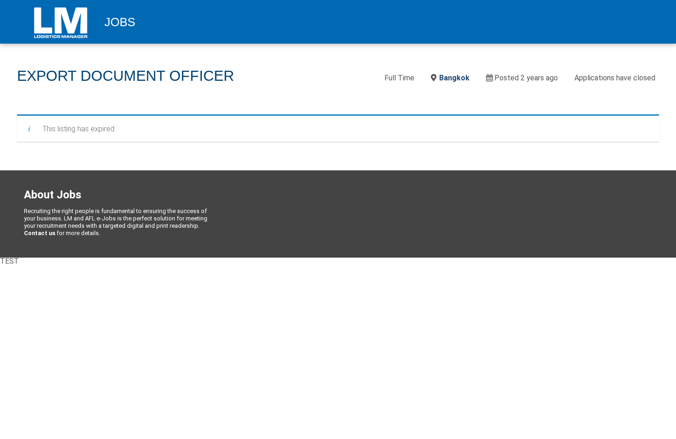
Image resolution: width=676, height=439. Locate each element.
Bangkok (454, 77)
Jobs (119, 22)
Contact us (39, 233)
